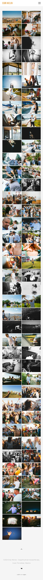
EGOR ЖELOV (7, 3)
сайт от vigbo (21, 574)
